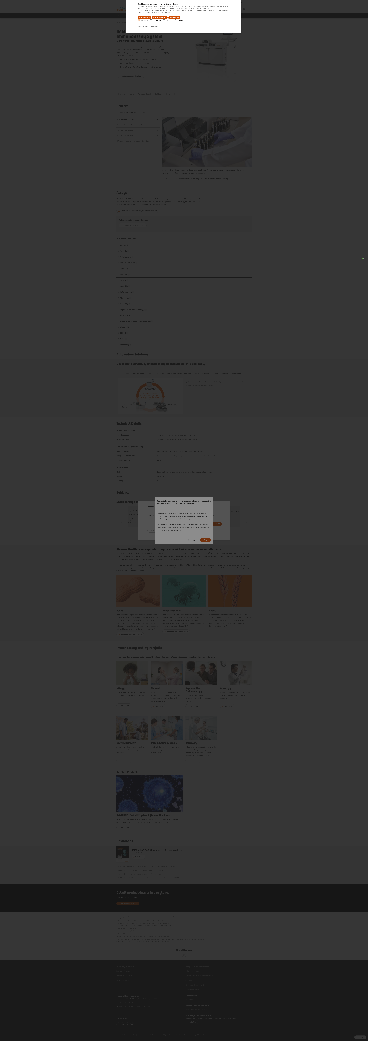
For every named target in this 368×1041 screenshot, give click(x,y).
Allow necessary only (159, 17)
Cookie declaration (143, 26)
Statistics (169, 20)
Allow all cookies (144, 17)
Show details (154, 26)
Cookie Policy (206, 8)
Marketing (181, 20)
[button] (364, 259)
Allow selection (174, 17)
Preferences (157, 20)
